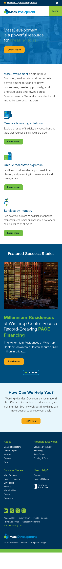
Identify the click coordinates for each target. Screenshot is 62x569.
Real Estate (39, 454)
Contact (37, 475)
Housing (7, 486)
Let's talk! (31, 421)
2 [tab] (29, 372)
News (6, 462)
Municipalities (10, 490)
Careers (7, 458)
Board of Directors (12, 447)
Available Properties (31, 522)
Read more (14, 362)
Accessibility (9, 518)
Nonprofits (8, 498)
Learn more (14, 50)
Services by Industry (43, 447)
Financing (38, 450)
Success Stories (13, 470)
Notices (7, 454)
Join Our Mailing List (13, 525)
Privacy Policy (24, 518)
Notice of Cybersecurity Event (22, 3)
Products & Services (46, 441)
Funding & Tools (41, 458)
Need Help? (41, 470)
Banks (7, 494)
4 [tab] (36, 372)
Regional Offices (41, 479)
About (7, 441)
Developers (9, 483)
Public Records (40, 518)
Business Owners (12, 479)
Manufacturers (10, 475)
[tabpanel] (31, 313)
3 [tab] (32, 372)
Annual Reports (11, 450)
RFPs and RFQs (11, 522)
